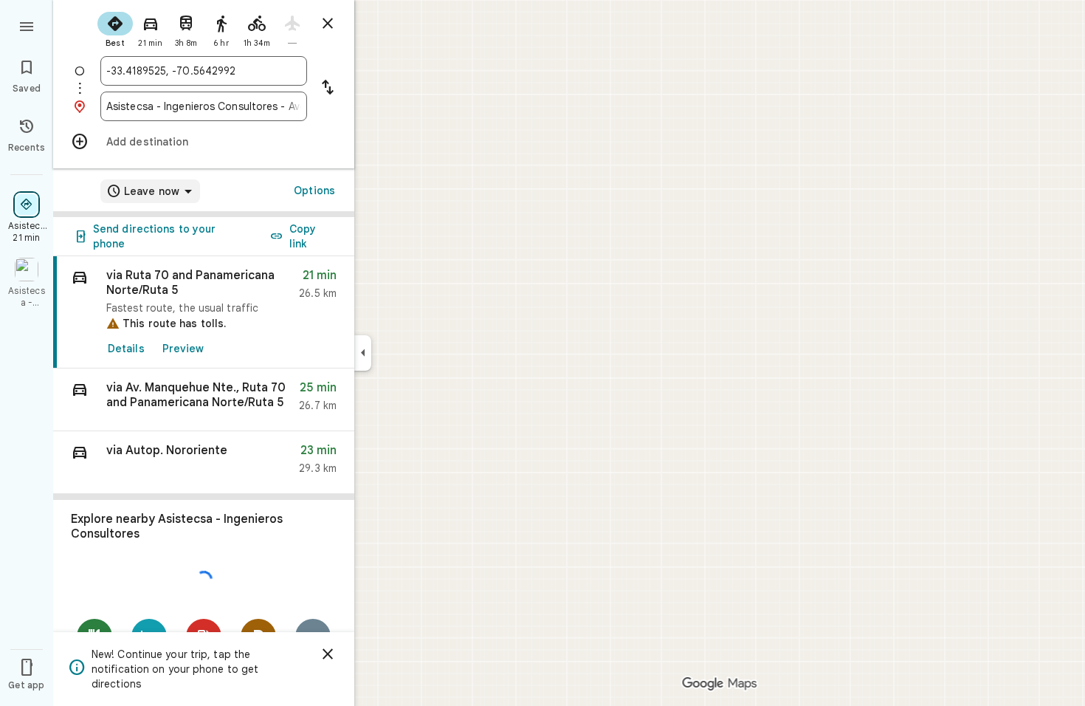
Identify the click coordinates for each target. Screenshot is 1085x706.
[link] (203, 312)
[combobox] (203, 71)
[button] (203, 400)
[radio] (115, 28)
